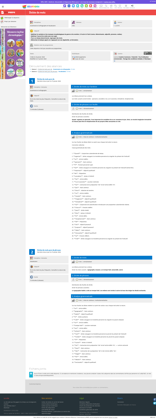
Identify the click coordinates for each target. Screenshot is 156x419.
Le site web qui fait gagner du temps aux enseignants (20, 402)
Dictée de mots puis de (45, 69)
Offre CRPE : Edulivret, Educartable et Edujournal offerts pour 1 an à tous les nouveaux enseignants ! (78, 2)
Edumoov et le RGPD (85, 408)
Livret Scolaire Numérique (49, 404)
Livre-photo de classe (48, 409)
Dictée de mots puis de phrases (47, 71)
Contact (6, 404)
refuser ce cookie (113, 417)
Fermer (153, 1)
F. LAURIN (117, 26)
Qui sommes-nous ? (10, 406)
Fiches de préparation (48, 408)
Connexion (120, 402)
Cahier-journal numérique (50, 406)
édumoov (6, 408)
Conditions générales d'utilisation (89, 404)
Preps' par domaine (10, 21)
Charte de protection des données (89, 406)
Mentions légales (84, 402)
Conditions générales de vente (88, 409)
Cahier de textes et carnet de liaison (52, 402)
